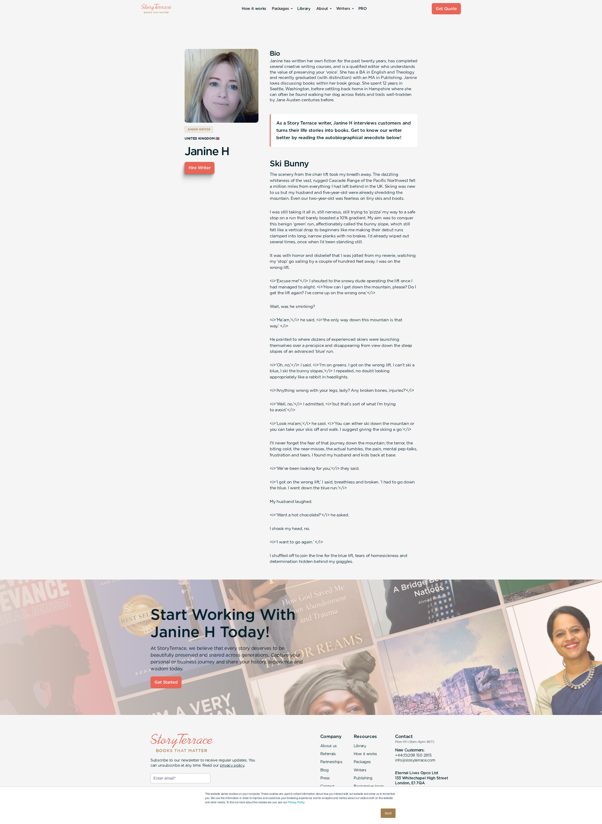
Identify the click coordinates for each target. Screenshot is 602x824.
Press (325, 778)
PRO (362, 8)
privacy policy (232, 765)
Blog (324, 770)
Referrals (328, 754)
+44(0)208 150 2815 (413, 755)
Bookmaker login (369, 786)
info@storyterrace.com (415, 760)
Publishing (363, 778)
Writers (360, 770)
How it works (254, 8)
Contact (327, 786)
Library (303, 8)
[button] (282, 9)
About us (328, 746)
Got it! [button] (388, 813)
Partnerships (331, 762)
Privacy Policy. (296, 802)
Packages (362, 762)
